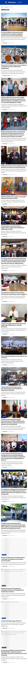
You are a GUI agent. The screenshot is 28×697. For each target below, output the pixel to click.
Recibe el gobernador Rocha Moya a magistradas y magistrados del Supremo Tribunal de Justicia (12, 227)
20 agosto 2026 (11, 535)
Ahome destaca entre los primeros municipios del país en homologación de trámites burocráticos (12, 590)
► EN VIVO (19, 2)
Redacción (5, 109)
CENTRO (4, 29)
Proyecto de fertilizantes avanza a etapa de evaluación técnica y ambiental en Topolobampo (13, 66)
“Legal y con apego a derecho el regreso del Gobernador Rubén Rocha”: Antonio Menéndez (13, 325)
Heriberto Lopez (6, 75)
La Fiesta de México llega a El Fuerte (11, 621)
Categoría (6, 6)
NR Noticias (12, 2)
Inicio (2, 6)
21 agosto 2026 (14, 75)
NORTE (3, 62)
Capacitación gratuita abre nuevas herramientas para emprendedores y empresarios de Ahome (11, 388)
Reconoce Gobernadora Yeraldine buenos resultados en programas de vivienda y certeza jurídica (13, 559)
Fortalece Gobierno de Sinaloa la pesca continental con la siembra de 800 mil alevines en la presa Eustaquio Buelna (12, 34)
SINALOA (11, 6)
